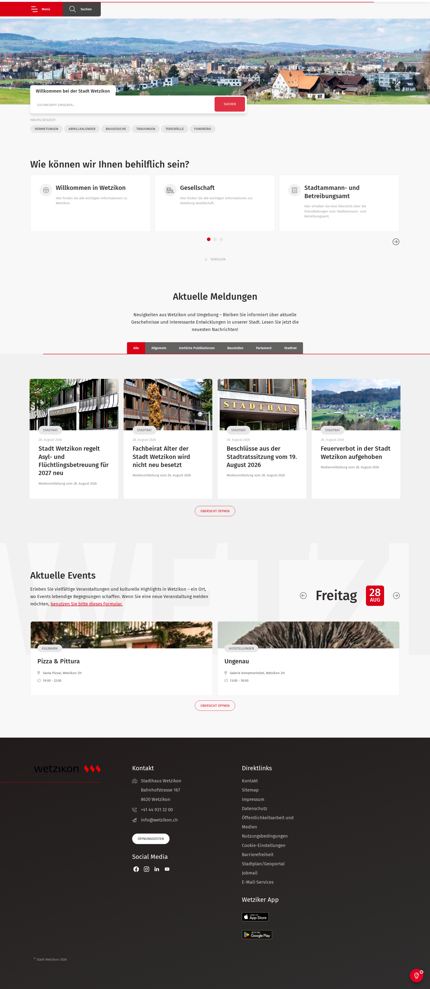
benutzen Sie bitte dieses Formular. (87, 604)
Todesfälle (175, 129)
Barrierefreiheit (257, 854)
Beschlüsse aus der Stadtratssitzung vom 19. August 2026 (262, 457)
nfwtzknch (160, 820)
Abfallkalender (82, 129)
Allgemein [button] (158, 348)
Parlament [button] (264, 348)
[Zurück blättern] (303, 595)
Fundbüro (202, 129)
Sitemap (250, 790)
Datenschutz (254, 808)
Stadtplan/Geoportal (263, 863)
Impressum (253, 799)
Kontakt (250, 780)
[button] (46, 9)
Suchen (86, 9)
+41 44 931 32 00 (157, 809)
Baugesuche (116, 129)
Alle (136, 348)
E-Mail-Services (257, 882)
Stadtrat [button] (290, 348)
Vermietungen (46, 129)
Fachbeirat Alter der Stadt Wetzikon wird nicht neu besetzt (161, 457)
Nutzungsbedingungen (265, 836)
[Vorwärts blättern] (396, 595)
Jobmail (250, 873)
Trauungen (145, 129)
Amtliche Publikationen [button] (197, 348)
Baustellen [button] (235, 348)
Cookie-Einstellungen (264, 845)
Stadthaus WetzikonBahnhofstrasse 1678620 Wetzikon (161, 790)
